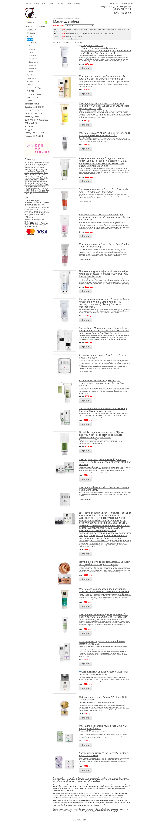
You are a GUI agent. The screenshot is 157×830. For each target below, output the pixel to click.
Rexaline (45, 188)
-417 (25, 162)
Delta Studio (40, 168)
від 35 (90, 33)
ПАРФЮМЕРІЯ (31, 123)
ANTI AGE (30, 91)
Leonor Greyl (28, 180)
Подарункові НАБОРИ (34, 133)
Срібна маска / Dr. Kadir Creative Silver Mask (104, 671)
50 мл (81, 475)
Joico (39, 174)
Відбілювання (33, 62)
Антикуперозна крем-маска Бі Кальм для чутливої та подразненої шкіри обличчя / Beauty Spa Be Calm (104, 217)
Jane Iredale (33, 174)
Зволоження (33, 46)
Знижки (52, 3)
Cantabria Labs (42, 164)
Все (63, 29)
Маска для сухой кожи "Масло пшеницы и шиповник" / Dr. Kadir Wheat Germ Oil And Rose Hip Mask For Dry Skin (104, 106)
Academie (31, 162)
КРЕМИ (29, 36)
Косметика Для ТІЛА (33, 113)
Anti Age (31, 72)
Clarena (35, 166)
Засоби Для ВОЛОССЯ (34, 107)
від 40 (95, 33)
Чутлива (65, 31)
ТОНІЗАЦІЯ (31, 33)
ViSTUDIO (27, 193)
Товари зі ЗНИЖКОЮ (34, 136)
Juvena (43, 174)
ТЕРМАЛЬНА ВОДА (34, 88)
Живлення (32, 49)
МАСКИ (30, 39)
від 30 (85, 33)
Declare (33, 168)
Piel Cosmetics (36, 188)
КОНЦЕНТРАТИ (33, 81)
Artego (41, 162)
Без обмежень (71, 33)
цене (72, 42)
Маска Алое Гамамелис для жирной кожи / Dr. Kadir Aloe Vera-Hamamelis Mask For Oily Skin (103, 615)
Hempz (46, 173)
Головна (28, 3)
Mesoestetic (44, 181)
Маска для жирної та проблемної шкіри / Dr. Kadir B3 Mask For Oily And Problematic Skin (102, 77)
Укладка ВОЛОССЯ (33, 110)
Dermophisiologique (30, 169)
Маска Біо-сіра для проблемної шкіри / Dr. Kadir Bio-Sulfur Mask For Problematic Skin (104, 134)
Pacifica (27, 186)
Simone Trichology (39, 190)
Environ (27, 171)
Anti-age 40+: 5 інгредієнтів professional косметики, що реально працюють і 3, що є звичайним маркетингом (36, 203)
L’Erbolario (41, 180)
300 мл (81, 64)
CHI (31, 166)
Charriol (27, 166)
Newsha (27, 185)
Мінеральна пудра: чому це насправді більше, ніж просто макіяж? (36, 214)
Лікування (32, 65)
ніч (80, 39)
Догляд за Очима (32, 104)
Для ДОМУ (29, 130)
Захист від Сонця (32, 117)
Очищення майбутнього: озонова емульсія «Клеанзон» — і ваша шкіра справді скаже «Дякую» (36, 209)
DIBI (39, 169)
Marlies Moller (34, 181)
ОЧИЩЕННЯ (31, 30)
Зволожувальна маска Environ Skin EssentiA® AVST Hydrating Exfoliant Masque (103, 190)
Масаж (29, 101)
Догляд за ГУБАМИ (34, 94)
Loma (35, 180)
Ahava (37, 162)
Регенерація (33, 68)
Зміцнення (32, 55)
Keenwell (27, 176)
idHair (26, 174)
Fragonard (39, 171)
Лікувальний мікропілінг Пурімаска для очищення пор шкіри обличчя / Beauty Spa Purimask (101, 383)
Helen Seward (38, 173)
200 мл (81, 342)
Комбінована (83, 29)
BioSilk (34, 164)
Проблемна (121, 29)
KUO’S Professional (37, 176)
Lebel (39, 178)
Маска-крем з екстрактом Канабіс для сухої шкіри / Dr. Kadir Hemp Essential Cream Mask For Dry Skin (105, 462)
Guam (32, 173)
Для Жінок (69, 36)
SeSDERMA (28, 190)
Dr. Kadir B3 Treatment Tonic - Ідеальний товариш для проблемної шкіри (36, 224)
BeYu (29, 164)
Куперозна (92, 29)
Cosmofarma (43, 166)
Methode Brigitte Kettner (32, 183)
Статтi (27, 197)
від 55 (111, 33)
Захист (31, 52)
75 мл (81, 89)
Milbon (43, 183)
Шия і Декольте (32, 97)
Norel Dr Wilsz (39, 185)
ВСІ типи (69, 29)
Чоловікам (29, 126)
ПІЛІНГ (29, 75)
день (68, 39)
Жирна (75, 29)
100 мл (81, 396)
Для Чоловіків (79, 36)
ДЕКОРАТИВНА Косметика (36, 120)
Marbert (27, 181)
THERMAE (38, 192)
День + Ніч (74, 39)
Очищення (32, 43)
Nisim (32, 185)
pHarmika (33, 186)
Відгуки (69, 3)
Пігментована (111, 29)
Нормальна (101, 29)
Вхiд (117, 3)
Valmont (45, 192)
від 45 (100, 33)
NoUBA (46, 185)
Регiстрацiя (110, 3)
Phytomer (27, 188)
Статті (44, 3)
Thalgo (32, 192)
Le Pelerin (33, 178)
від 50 (106, 33)
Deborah (27, 168)
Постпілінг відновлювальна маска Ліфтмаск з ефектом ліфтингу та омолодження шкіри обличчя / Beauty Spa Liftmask (103, 435)
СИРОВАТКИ (32, 78)
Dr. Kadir (44, 169)
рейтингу (67, 42)
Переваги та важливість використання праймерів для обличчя (36, 219)
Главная (55, 18)
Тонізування (33, 59)
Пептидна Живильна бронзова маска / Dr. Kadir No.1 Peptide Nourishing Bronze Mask (104, 563)
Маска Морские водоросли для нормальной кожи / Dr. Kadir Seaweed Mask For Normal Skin (104, 590)
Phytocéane (41, 186)
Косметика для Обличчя (35, 27)
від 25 (79, 33)
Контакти (77, 3)
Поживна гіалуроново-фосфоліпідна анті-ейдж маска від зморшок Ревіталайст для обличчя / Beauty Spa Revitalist (103, 274)
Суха (127, 29)
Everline (32, 171)
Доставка (60, 3)
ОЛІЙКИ (30, 85)
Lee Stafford (45, 178)
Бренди (36, 3)
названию (78, 42)
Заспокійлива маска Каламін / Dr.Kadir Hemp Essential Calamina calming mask (103, 409)
